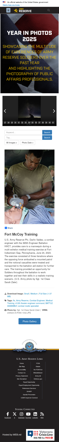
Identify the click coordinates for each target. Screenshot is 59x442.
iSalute (38, 366)
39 (46, 122)
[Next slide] (54, 111)
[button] (13, 5)
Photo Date (27, 142)
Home (22, 363)
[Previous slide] (5, 111)
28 (8, 122)
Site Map (22, 366)
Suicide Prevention (29, 394)
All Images (11, 142)
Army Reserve (22, 300)
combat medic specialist (28, 305)
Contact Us (22, 373)
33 (25, 122)
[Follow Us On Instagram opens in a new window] (21, 415)
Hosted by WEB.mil (11, 435)
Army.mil (38, 376)
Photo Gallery (29, 321)
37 (39, 122)
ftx (14, 300)
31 (19, 122)
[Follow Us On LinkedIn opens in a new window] (35, 415)
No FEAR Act (38, 369)
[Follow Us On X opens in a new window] (14, 415)
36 (36, 122)
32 (22, 122)
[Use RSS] (42, 415)
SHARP (29, 391)
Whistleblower (38, 373)
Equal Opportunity (29, 382)
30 (15, 122)
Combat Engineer (37, 300)
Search (47, 132)
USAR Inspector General (29, 398)
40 (49, 122)
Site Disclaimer (22, 379)
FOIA (38, 363)
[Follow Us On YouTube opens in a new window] (28, 415)
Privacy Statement (22, 376)
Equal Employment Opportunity (29, 385)
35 (32, 122)
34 (29, 122)
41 (53, 122)
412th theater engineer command (29, 303)
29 (12, 122)
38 (43, 122)
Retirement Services (29, 388)
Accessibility (22, 369)
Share (10, 228)
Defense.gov (38, 379)
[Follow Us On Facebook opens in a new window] (7, 415)
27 (5, 122)
